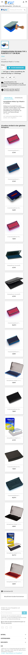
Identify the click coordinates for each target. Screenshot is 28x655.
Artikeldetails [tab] (19, 97)
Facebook (2, 627)
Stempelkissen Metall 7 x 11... (14, 380)
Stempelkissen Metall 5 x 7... (14, 438)
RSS (10, 627)
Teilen (6, 77)
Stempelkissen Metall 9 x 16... (14, 553)
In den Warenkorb (16, 68)
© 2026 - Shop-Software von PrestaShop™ (11, 653)
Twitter (6, 627)
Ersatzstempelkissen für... (14, 208)
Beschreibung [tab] (8, 97)
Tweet (10, 77)
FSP (2, 646)
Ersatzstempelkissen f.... (14, 150)
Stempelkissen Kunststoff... (14, 265)
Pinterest (13, 77)
